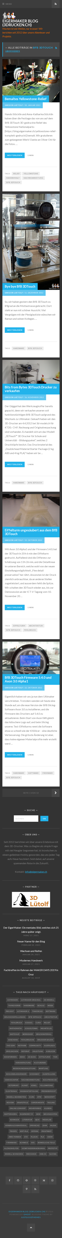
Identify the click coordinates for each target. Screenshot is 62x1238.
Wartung (43, 1068)
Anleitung (38, 1051)
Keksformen (10, 1057)
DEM (38, 1114)
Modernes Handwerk (31, 960)
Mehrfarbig (35, 1108)
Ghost (27, 1214)
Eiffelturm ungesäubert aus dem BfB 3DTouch (31, 532)
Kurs (31, 1097)
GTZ (26, 1137)
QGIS (37, 1120)
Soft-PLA (24, 1131)
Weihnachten (50, 1114)
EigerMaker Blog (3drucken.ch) (20, 23)
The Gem (11, 1045)
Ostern (34, 1131)
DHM (45, 1125)
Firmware (48, 773)
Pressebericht (48, 1091)
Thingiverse (14, 1005)
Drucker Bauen (45, 1040)
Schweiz (24, 1143)
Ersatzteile (22, 1102)
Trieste (13, 1131)
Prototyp (52, 1148)
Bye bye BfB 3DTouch (20, 286)
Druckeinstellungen (14, 1017)
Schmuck (14, 1120)
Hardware (18, 348)
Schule (41, 1005)
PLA (42, 1137)
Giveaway (34, 1074)
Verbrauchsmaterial (16, 1125)
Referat (25, 1051)
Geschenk (13, 1040)
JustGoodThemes (31, 1217)
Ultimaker (12, 1000)
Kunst (25, 1085)
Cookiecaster (11, 1080)
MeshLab (47, 1120)
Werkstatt (50, 1097)
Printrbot (46, 1131)
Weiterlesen (14, 155)
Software (33, 773)
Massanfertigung (29, 1091)
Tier (55, 1057)
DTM (39, 1097)
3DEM (50, 1137)
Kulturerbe (40, 1063)
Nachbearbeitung (33, 178)
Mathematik (16, 1028)
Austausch (49, 1045)
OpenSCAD (34, 1125)
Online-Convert (18, 1108)
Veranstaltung (23, 1063)
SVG (33, 1143)
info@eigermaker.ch (36, 871)
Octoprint (14, 1085)
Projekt (10, 1011)
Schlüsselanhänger (16, 1074)
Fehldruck (30, 630)
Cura (38, 1023)
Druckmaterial (44, 1034)
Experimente (37, 1102)
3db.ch (43, 1154)
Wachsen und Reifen (31, 950)
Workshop (28, 1034)
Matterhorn (10, 1114)
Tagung (51, 1102)
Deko (22, 1057)
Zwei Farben (15, 1137)
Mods (50, 1005)
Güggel (29, 1023)
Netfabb (22, 1045)
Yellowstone (31, 173)
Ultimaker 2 (23, 1011)
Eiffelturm (19, 626)
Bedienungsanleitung (24, 1068)
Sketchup (14, 1034)
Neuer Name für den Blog (31, 941)
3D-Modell (49, 1000)
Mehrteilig (46, 1028)
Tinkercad (37, 1011)
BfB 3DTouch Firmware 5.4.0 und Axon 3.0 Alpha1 (28, 679)
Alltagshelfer (11, 1148)
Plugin (34, 1137)
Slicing (52, 1154)
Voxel (34, 1085)
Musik (53, 1125)
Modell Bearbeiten (16, 1097)
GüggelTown (31, 1028)
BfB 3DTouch (13, 182)
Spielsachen (12, 1051)
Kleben (48, 1108)
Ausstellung (49, 1074)
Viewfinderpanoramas (33, 1148)
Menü (9, 4)
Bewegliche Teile (46, 1143)
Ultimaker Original (31, 1000)
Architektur (36, 626)
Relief (16, 173)
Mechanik (31, 1154)
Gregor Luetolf (14, 105)
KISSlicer (50, 1051)
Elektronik (11, 1091)
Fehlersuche (27, 1040)
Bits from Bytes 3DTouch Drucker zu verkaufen (31, 389)
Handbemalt (13, 178)
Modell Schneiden (14, 1154)
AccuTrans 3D (50, 1080)
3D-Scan (32, 1057)
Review (10, 1102)
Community (35, 1045)
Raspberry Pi (26, 1114)
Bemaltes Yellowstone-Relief (26, 99)
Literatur (27, 1120)
